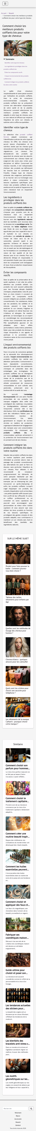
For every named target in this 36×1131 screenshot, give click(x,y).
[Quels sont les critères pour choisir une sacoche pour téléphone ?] (18, 676)
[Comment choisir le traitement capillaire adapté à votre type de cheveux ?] (18, 788)
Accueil (3, 13)
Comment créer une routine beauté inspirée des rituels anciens (18, 836)
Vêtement (18, 1113)
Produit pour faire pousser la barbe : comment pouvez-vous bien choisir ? (17, 568)
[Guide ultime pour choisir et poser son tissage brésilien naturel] (18, 960)
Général (18, 1125)
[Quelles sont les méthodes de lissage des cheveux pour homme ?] (18, 616)
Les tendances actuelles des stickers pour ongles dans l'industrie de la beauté (18, 1010)
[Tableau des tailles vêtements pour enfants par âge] (18, 585)
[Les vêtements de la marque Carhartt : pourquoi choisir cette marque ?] (18, 707)
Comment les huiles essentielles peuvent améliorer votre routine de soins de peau (18, 871)
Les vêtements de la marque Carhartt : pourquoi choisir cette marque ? (17, 721)
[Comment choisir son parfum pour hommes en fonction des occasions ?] (18, 755)
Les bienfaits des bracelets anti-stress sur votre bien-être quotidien (18, 1045)
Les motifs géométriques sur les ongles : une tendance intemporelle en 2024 (17, 1080)
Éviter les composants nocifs (13, 72)
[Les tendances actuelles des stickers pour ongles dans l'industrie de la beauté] (18, 995)
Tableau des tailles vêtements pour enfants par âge (17, 599)
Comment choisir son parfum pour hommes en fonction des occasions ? (17, 770)
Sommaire (10, 59)
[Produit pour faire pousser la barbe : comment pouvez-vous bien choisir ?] (18, 554)
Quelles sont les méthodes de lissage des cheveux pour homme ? (18, 630)
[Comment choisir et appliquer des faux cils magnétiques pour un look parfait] (18, 891)
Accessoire (18, 1119)
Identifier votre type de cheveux (14, 63)
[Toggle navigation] (5, 4)
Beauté (11, 13)
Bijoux (18, 1116)
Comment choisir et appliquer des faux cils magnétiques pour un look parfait (17, 906)
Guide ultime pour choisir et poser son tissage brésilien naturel (16, 974)
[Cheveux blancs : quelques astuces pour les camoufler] (18, 647)
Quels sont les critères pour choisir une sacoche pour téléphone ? (17, 690)
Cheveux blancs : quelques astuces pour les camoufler (17, 660)
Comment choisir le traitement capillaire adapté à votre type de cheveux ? (17, 803)
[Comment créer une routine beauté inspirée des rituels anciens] (18, 823)
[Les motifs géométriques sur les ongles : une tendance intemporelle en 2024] (18, 1066)
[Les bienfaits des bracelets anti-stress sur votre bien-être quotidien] (18, 1030)
